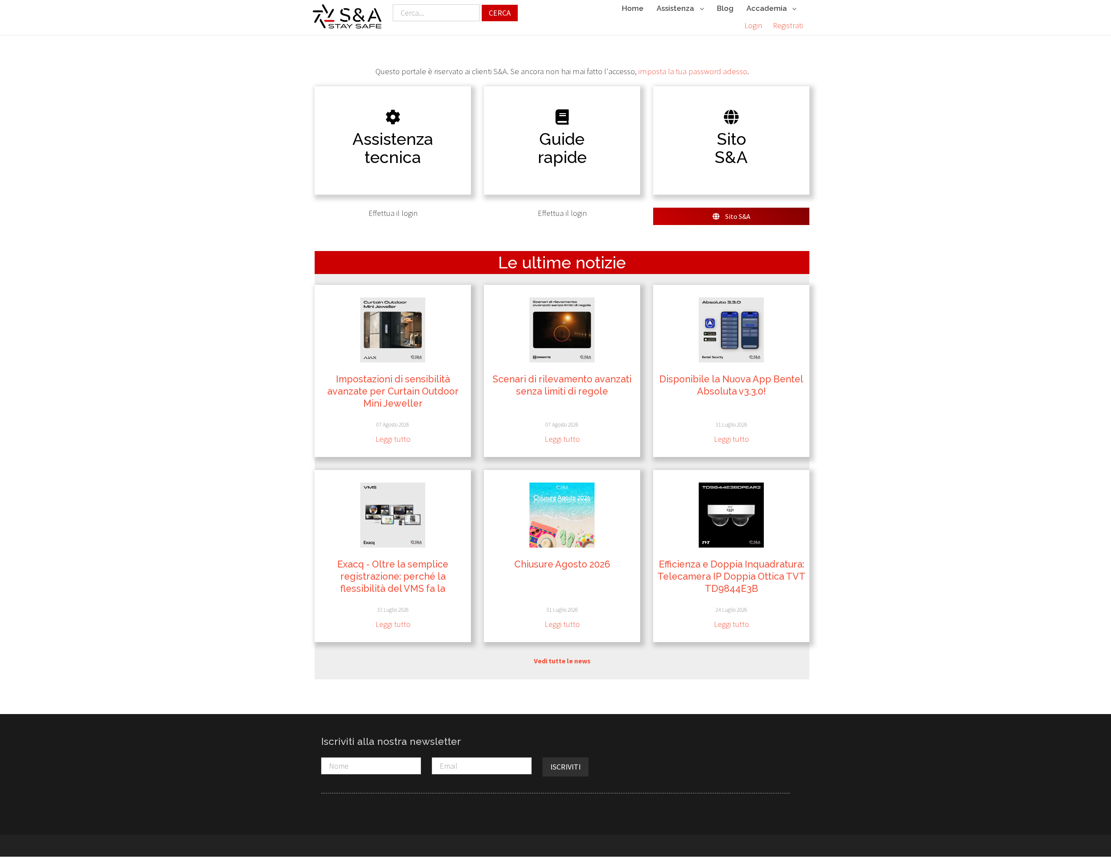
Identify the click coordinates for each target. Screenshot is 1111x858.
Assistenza (676, 8)
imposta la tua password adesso (692, 71)
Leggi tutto (393, 439)
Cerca (500, 13)
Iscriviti (565, 767)
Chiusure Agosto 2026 (562, 564)
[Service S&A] (347, 16)
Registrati (788, 25)
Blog (725, 8)
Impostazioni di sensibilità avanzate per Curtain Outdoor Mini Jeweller (393, 391)
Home (633, 8)
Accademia (767, 8)
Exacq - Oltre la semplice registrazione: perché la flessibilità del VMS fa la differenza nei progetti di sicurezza (392, 588)
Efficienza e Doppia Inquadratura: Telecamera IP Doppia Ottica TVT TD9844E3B (731, 576)
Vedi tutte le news (562, 660)
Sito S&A (737, 216)
